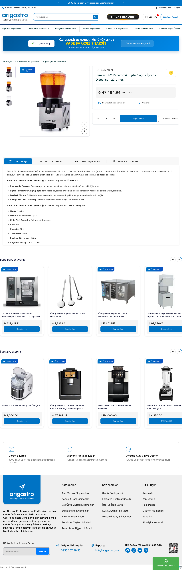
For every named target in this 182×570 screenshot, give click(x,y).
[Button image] (123, 17)
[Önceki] (84, 124)
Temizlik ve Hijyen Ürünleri (77, 528)
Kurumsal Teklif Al (169, 118)
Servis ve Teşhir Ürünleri (169, 28)
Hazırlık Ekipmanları (91, 28)
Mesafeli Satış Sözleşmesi (117, 516)
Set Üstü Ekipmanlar (144, 28)
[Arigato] (15, 17)
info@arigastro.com (107, 550)
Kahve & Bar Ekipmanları (117, 28)
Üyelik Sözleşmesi (112, 493)
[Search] (95, 17)
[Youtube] (139, 550)
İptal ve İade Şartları (113, 504)
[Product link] (22, 290)
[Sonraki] (84, 131)
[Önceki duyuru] (59, 2)
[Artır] (114, 118)
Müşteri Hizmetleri (152, 510)
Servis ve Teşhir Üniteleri (76, 522)
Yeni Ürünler (149, 499)
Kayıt (42, 551)
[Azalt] (98, 118)
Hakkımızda (148, 504)
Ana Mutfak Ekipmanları (38, 28)
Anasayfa (7, 61)
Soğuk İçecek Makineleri (55, 61)
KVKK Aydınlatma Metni (115, 510)
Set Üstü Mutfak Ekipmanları (78, 504)
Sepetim (147, 516)
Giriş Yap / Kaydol (170, 17)
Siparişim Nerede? (152, 522)
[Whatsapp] (146, 550)
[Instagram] (133, 550)
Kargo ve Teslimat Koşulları (117, 499)
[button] (54, 101)
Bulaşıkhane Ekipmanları (65, 28)
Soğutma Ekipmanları (11, 28)
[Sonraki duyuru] (123, 2)
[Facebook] (127, 550)
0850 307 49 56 (70, 550)
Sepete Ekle (138, 118)
